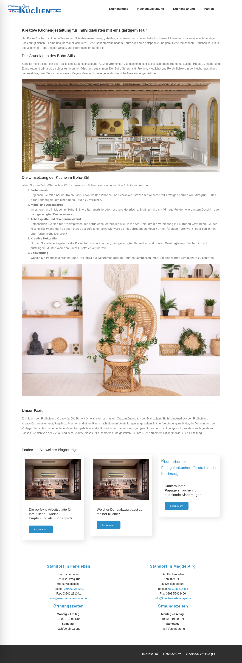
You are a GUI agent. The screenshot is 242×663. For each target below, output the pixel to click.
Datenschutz (172, 654)
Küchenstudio (118, 8)
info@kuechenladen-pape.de (68, 598)
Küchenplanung (184, 8)
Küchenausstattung (150, 8)
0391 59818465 (178, 588)
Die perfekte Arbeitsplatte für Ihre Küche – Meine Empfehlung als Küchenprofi (50, 514)
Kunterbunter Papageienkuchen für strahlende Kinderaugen (183, 490)
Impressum (150, 654)
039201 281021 (74, 588)
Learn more (40, 529)
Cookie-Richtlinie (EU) (202, 654)
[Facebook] (233, 6)
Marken (209, 8)
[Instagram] (233, 12)
